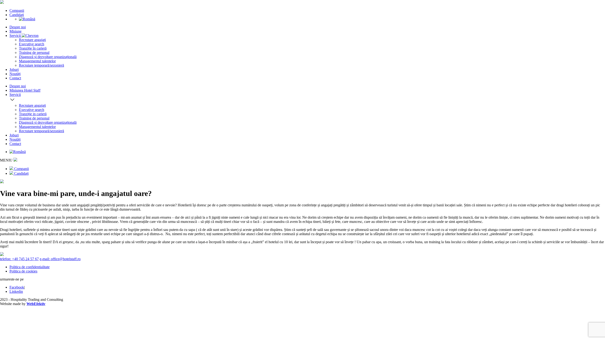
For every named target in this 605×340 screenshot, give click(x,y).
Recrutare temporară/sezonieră (41, 65)
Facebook (16, 287)
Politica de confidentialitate (29, 267)
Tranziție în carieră (33, 48)
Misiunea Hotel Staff (24, 90)
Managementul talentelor (37, 61)
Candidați (16, 15)
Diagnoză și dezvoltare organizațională (48, 57)
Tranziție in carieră (33, 114)
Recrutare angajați (32, 40)
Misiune (15, 31)
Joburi (14, 70)
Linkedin (16, 291)
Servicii (15, 36)
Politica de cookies (23, 271)
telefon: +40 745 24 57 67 (19, 259)
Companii (16, 10)
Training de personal (34, 53)
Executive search (31, 44)
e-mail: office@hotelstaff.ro (60, 259)
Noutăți (15, 74)
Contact (15, 78)
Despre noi (17, 27)
